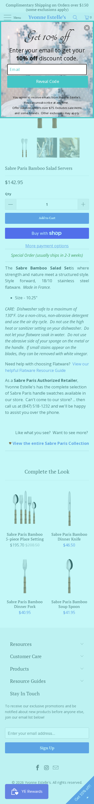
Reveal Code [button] (47, 81)
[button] (87, 28)
